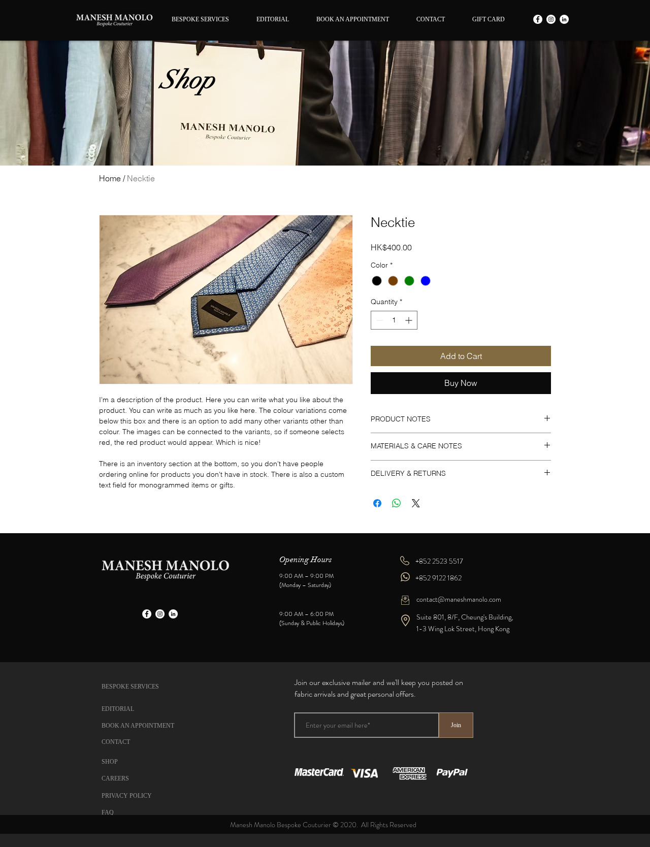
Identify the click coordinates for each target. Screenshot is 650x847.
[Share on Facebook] (377, 503)
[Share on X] (416, 503)
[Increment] (409, 320)
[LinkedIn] (564, 19)
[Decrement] (378, 320)
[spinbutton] (394, 320)
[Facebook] (537, 19)
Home (110, 178)
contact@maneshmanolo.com (458, 599)
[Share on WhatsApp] (397, 503)
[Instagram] (551, 19)
